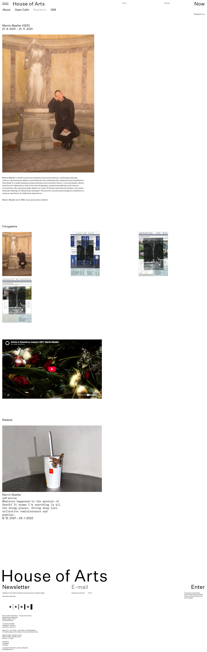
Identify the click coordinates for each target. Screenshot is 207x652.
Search (167, 3)
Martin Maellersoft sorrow (11, 496)
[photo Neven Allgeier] (35, 254)
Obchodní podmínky (9, 596)
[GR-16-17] (172, 254)
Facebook (5, 642)
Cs (123, 3)
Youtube (5, 645)
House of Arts (29, 4)
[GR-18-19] (35, 300)
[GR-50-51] (104, 254)
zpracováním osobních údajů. (35, 593)
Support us (199, 14)
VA (12, 649)
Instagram (5, 643)
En (125, 3)
